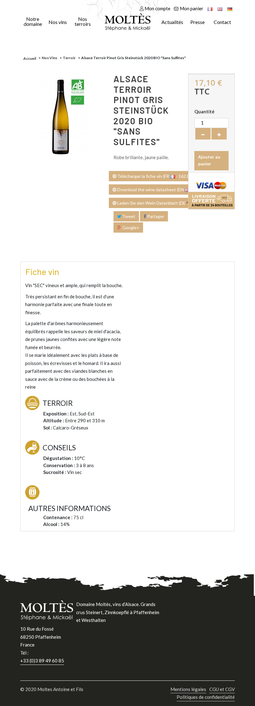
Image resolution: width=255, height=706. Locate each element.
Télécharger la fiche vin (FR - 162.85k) (155, 176)
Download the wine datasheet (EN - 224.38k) (163, 189)
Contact (222, 22)
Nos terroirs (83, 21)
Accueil (29, 58)
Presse (197, 22)
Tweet (128, 216)
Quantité (204, 111)
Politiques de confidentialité (206, 697)
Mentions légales (188, 689)
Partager (155, 216)
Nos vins (58, 22)
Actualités (172, 22)
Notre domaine (33, 21)
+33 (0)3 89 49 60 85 (42, 660)
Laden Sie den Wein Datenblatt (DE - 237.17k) (164, 203)
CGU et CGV (222, 689)
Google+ (130, 227)
